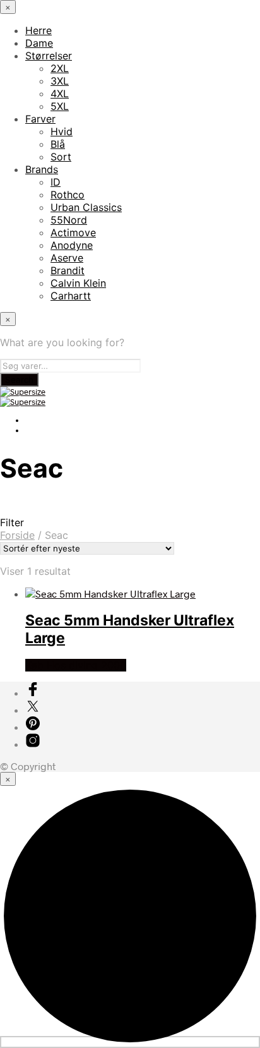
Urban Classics (86, 207)
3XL (59, 81)
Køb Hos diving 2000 (75, 665)
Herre (38, 30)
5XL (59, 106)
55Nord (68, 220)
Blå (57, 144)
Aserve (66, 257)
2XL (59, 68)
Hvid (61, 131)
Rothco (67, 194)
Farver (40, 118)
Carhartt (70, 295)
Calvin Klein (78, 283)
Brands (41, 169)
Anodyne (71, 245)
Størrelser (48, 55)
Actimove (73, 232)
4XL (59, 93)
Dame (39, 43)
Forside (17, 535)
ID (55, 182)
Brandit (67, 270)
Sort (60, 156)
